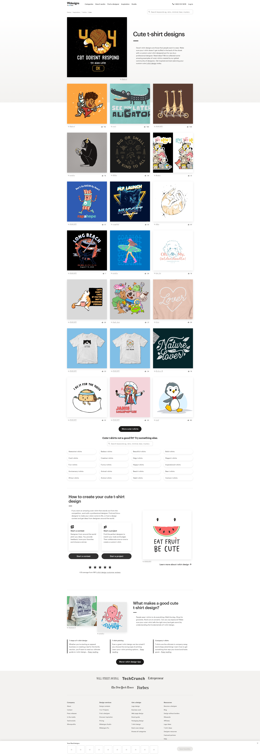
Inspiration (125, 4)
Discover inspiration (106, 717)
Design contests (104, 706)
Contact (69, 710)
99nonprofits (71, 724)
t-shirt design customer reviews (108, 572)
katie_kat (158, 273)
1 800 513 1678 (180, 4)
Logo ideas (167, 724)
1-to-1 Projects (104, 710)
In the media (71, 717)
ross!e (114, 126)
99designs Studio (105, 724)
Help (165, 739)
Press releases (72, 713)
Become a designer (170, 706)
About (69, 706)
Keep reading (93, 652)
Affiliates (167, 721)
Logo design (136, 706)
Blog (165, 710)
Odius (157, 224)
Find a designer (113, 4)
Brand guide (136, 717)
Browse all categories (139, 731)
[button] (257, 743)
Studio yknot (116, 322)
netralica (72, 175)
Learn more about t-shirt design (174, 564)
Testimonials (71, 721)
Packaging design (138, 721)
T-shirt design (136, 724)
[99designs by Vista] (73, 4)
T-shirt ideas (168, 728)
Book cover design (138, 728)
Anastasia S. (72, 628)
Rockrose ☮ (159, 371)
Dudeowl (124, 79)
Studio (134, 4)
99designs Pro (104, 728)
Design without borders (171, 713)
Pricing (101, 721)
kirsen (157, 322)
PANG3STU (159, 126)
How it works (100, 4)
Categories (89, 4)
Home (69, 12)
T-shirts (84, 12)
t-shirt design (151, 63)
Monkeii (158, 175)
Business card (136, 710)
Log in (190, 4)
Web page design (137, 713)
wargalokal (116, 224)
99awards (167, 717)
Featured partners (170, 735)
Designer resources (170, 731)
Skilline (115, 175)
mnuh (157, 420)
